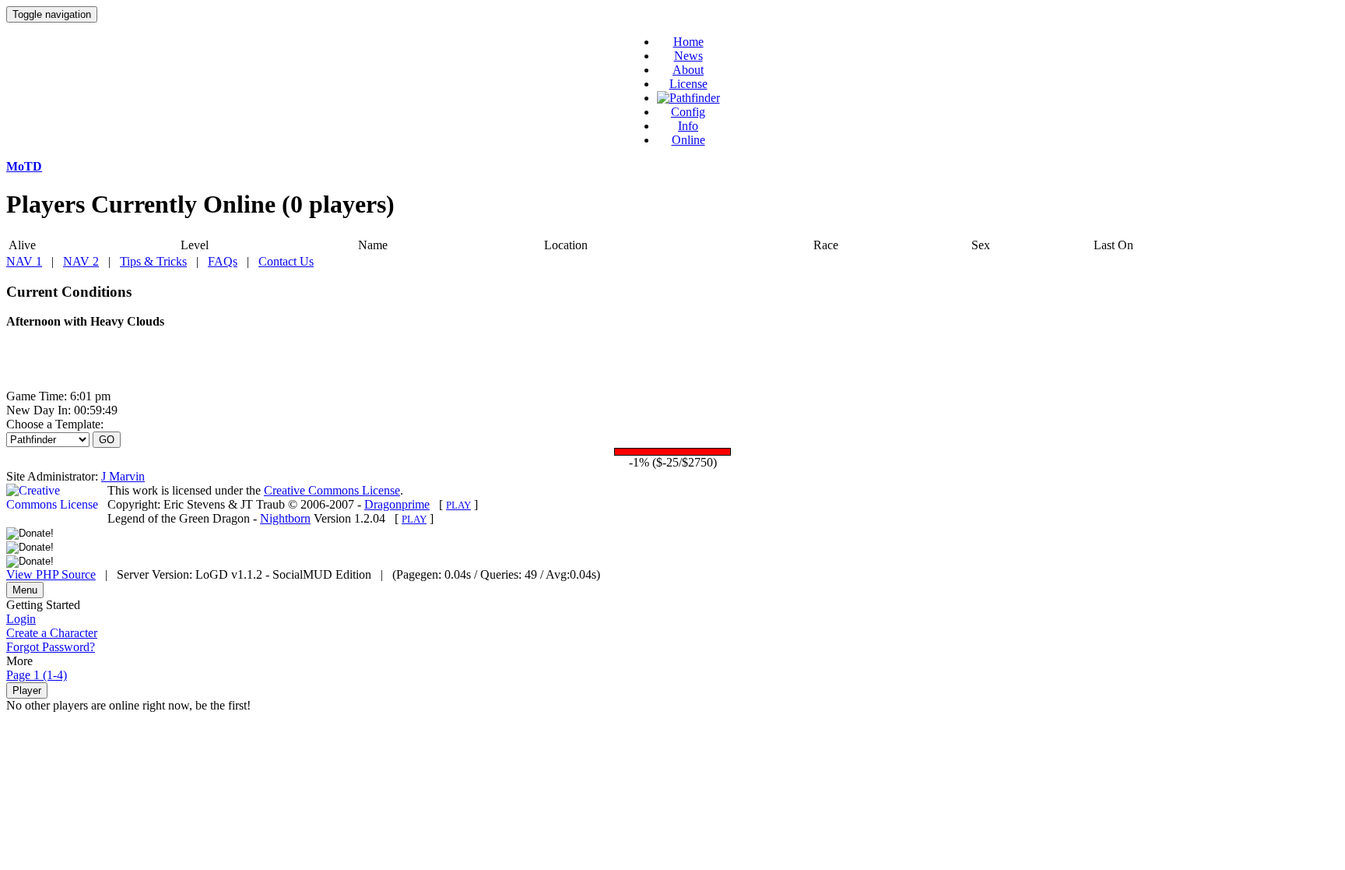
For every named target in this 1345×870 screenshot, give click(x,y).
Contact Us (286, 261)
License (688, 83)
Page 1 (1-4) (36, 675)
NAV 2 (81, 261)
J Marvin (123, 476)
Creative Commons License (332, 490)
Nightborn (285, 518)
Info (688, 125)
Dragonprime (397, 504)
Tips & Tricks (153, 261)
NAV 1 (24, 261)
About (688, 69)
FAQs (222, 261)
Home (688, 41)
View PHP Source (51, 574)
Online (688, 139)
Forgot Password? (50, 646)
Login (21, 618)
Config (688, 111)
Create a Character (51, 632)
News (688, 55)
